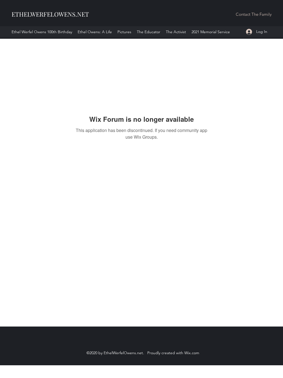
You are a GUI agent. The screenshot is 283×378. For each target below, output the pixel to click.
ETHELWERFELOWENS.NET (50, 14)
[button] (253, 15)
